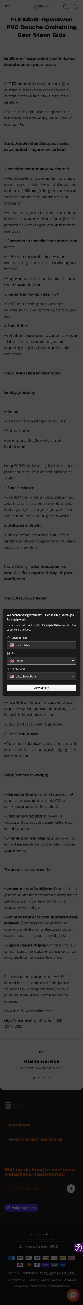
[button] (41, 645)
